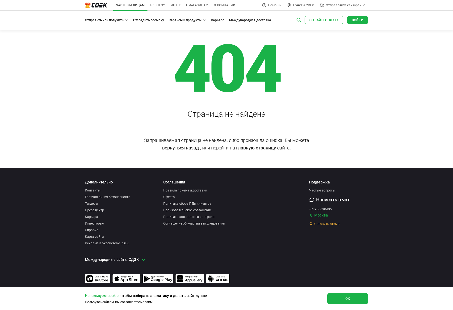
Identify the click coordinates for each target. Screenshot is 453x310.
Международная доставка (250, 20)
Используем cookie (102, 295)
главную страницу (256, 148)
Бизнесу (157, 5)
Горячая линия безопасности (107, 197)
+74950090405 (320, 209)
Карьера (217, 20)
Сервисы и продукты (185, 20)
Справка (91, 230)
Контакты (93, 190)
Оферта (169, 197)
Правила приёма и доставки (185, 190)
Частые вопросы (322, 190)
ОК (347, 299)
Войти (358, 20)
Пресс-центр (94, 210)
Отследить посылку (148, 20)
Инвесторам (94, 223)
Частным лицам (130, 5)
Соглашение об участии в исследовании (194, 223)
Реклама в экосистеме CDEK (107, 243)
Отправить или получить (104, 20)
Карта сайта (94, 236)
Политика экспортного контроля (188, 217)
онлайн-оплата (324, 20)
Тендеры (91, 203)
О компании (224, 5)
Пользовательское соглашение (187, 210)
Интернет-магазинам (189, 5)
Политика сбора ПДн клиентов (187, 203)
